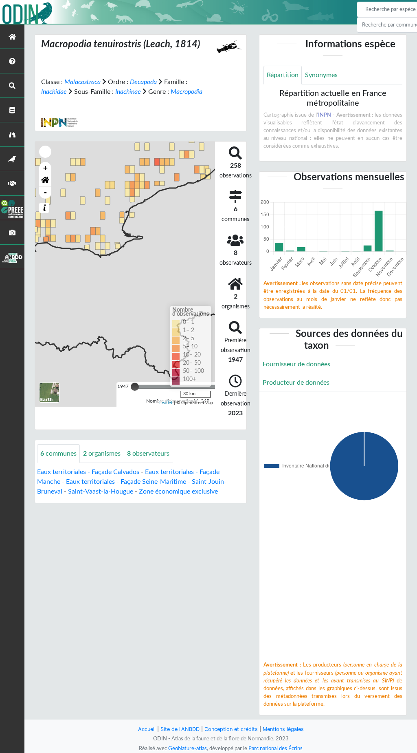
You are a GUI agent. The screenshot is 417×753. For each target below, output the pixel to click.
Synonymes (321, 75)
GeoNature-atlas (187, 748)
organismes (102, 453)
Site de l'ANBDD (180, 729)
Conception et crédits (231, 729)
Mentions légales (283, 729)
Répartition (282, 75)
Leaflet (166, 403)
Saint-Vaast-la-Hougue (100, 491)
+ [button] (45, 168)
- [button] (45, 192)
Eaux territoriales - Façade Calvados (88, 472)
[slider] (135, 387)
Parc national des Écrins (275, 748)
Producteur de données (296, 382)
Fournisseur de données (296, 364)
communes (58, 453)
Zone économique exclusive (178, 491)
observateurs (148, 453)
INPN (324, 115)
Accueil (147, 729)
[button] (45, 180)
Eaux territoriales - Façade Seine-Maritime (126, 481)
